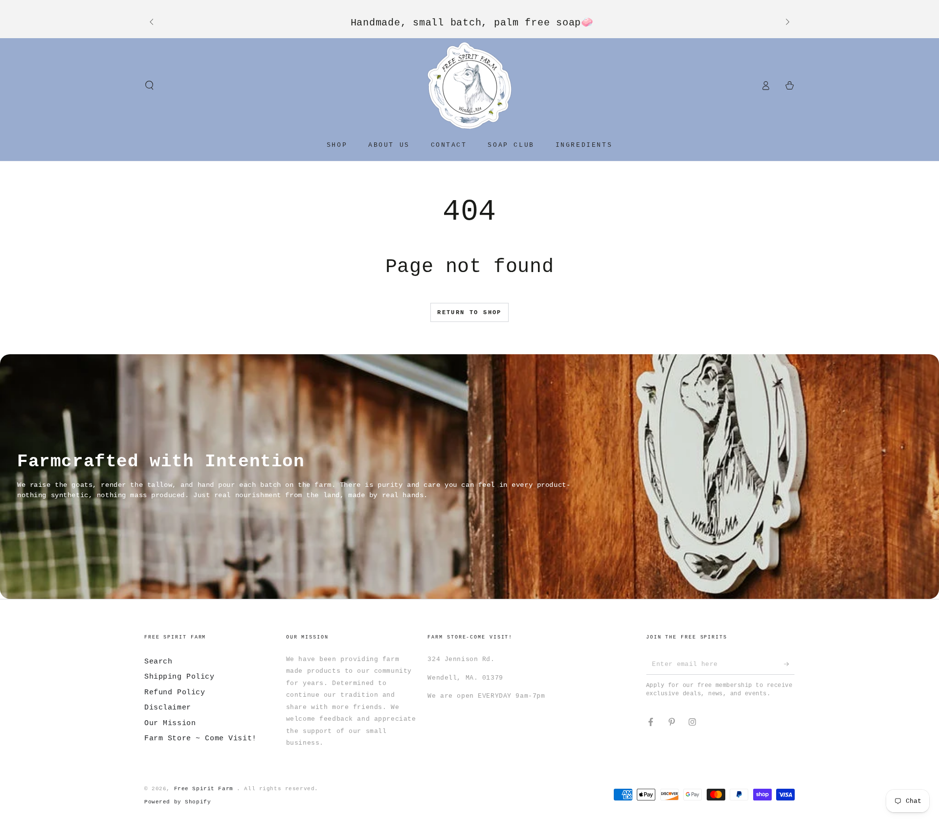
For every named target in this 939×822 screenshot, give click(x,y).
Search (158, 661)
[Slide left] (152, 22)
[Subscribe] (789, 664)
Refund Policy (174, 692)
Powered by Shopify (177, 802)
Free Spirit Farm (205, 789)
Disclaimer (167, 707)
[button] (149, 85)
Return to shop (469, 312)
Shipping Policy (179, 676)
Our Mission (170, 723)
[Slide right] (787, 22)
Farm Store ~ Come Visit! (200, 738)
